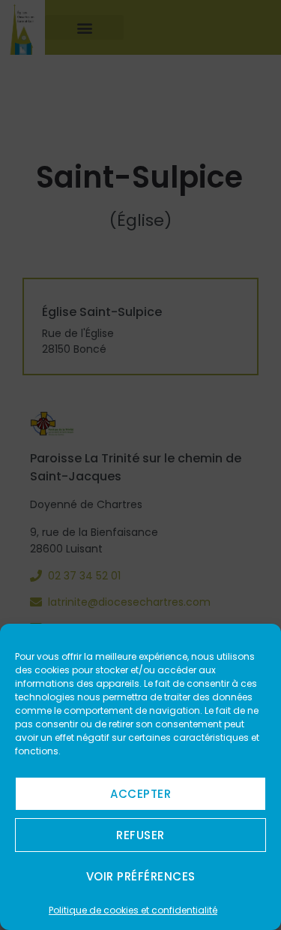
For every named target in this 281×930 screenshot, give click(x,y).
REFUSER (140, 835)
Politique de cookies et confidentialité (133, 910)
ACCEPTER (140, 794)
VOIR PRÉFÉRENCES (141, 876)
